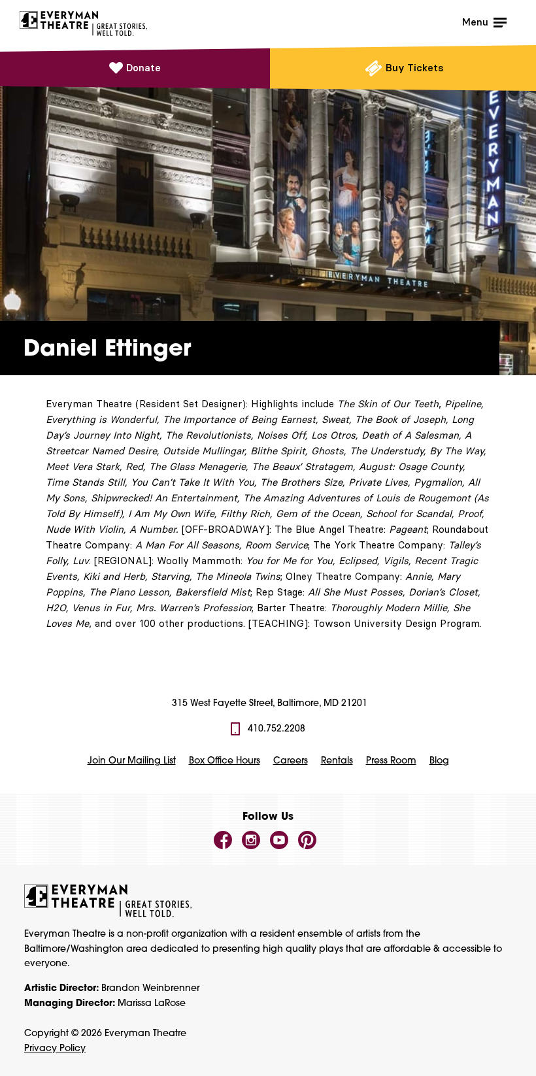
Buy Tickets (415, 67)
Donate (143, 67)
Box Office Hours (224, 761)
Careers (290, 761)
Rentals (337, 761)
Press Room (391, 761)
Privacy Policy (55, 1049)
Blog (439, 761)
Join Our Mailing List (132, 761)
